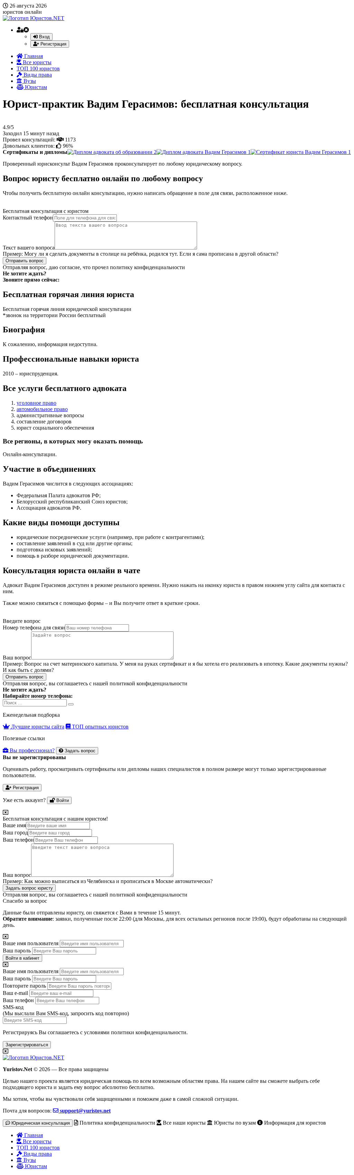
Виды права (37, 75)
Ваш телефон (18, 840)
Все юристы (36, 62)
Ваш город (15, 832)
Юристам (35, 87)
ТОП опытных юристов (100, 727)
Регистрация (52, 44)
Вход (44, 36)
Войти (62, 800)
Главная (33, 56)
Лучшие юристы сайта (37, 727)
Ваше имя (14, 825)
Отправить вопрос (25, 260)
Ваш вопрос (17, 657)
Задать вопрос (79, 750)
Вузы (29, 81)
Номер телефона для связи (34, 627)
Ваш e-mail (15, 993)
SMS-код (66, 1010)
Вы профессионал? (31, 750)
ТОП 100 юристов (38, 68)
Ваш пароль (17, 950)
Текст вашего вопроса (29, 248)
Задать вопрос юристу (29, 888)
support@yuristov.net (84, 1111)
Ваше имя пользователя (30, 943)
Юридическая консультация (40, 1123)
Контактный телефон (28, 218)
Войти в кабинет (22, 958)
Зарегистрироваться (27, 1044)
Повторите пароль (24, 986)
